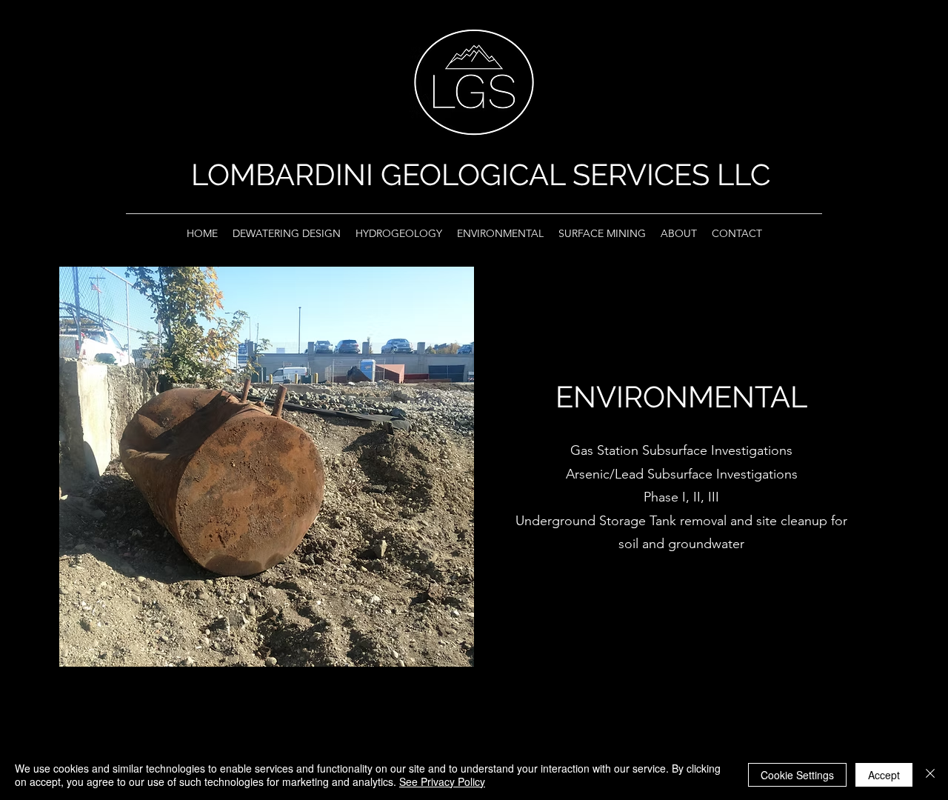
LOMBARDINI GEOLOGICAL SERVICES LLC (480, 174)
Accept (884, 774)
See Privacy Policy (442, 781)
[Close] (930, 774)
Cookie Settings (797, 774)
